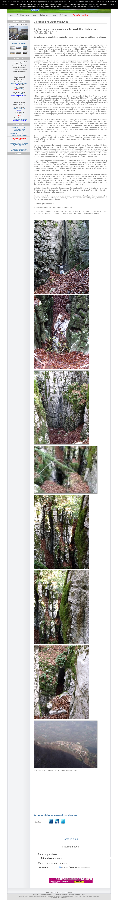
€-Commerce (64, 15)
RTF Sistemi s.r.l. (62, 897)
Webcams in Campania (19, 43)
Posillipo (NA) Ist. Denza (19, 119)
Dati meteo (44, 15)
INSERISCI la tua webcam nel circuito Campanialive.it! (19, 134)
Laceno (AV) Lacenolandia (19, 83)
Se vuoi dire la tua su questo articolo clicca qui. (55, 815)
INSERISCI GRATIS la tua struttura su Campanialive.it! (19, 149)
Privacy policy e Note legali (77, 894)
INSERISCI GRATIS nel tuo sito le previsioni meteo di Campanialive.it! (19, 144)
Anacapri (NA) (19, 93)
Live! (34, 15)
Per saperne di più (93, 6)
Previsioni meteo (23, 15)
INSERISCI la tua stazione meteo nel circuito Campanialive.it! (19, 129)
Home (11, 15)
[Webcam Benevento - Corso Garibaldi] (18, 33)
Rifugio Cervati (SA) (19, 108)
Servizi (54, 15)
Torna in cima (70, 839)
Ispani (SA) (19, 88)
